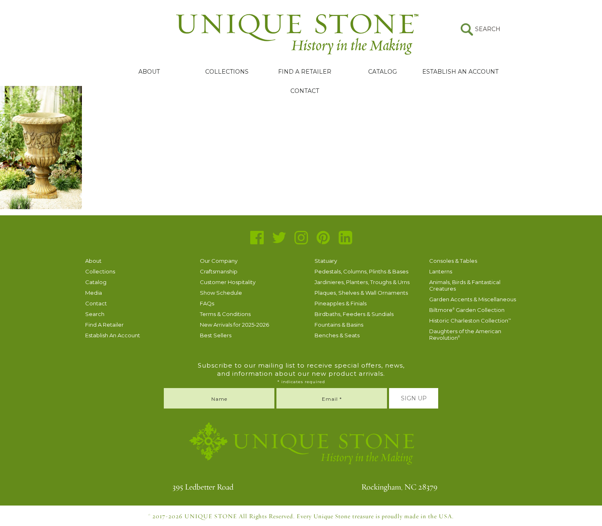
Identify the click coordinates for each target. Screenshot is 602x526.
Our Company (219, 260)
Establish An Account (460, 71)
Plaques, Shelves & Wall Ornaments (361, 292)
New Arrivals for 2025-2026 (234, 324)
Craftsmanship (219, 271)
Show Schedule (221, 292)
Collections (227, 71)
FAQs (207, 303)
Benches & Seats (337, 335)
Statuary (326, 260)
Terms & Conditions (225, 314)
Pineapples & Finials (341, 303)
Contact (304, 91)
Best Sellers (215, 335)
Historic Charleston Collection (470, 320)
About (149, 71)
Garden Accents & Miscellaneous (472, 299)
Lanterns (440, 271)
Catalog (382, 71)
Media (93, 292)
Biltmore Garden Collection (467, 310)
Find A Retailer (304, 71)
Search (94, 314)
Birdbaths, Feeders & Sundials (354, 314)
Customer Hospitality (228, 282)
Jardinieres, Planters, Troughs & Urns (362, 282)
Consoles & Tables (453, 260)
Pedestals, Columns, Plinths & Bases (361, 271)
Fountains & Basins (339, 324)
